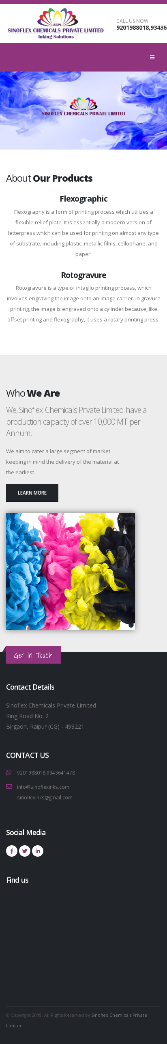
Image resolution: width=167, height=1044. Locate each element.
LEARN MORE (32, 492)
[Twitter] (24, 851)
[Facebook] (11, 851)
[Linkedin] (37, 851)
